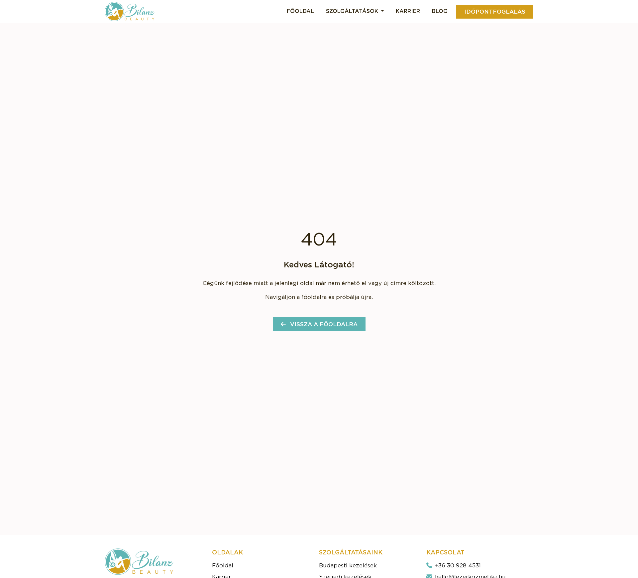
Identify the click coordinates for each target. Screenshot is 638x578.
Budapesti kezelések (348, 565)
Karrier (408, 11)
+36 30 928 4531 (457, 565)
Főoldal (300, 11)
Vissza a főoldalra (323, 324)
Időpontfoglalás (494, 12)
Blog (440, 11)
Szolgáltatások (353, 11)
